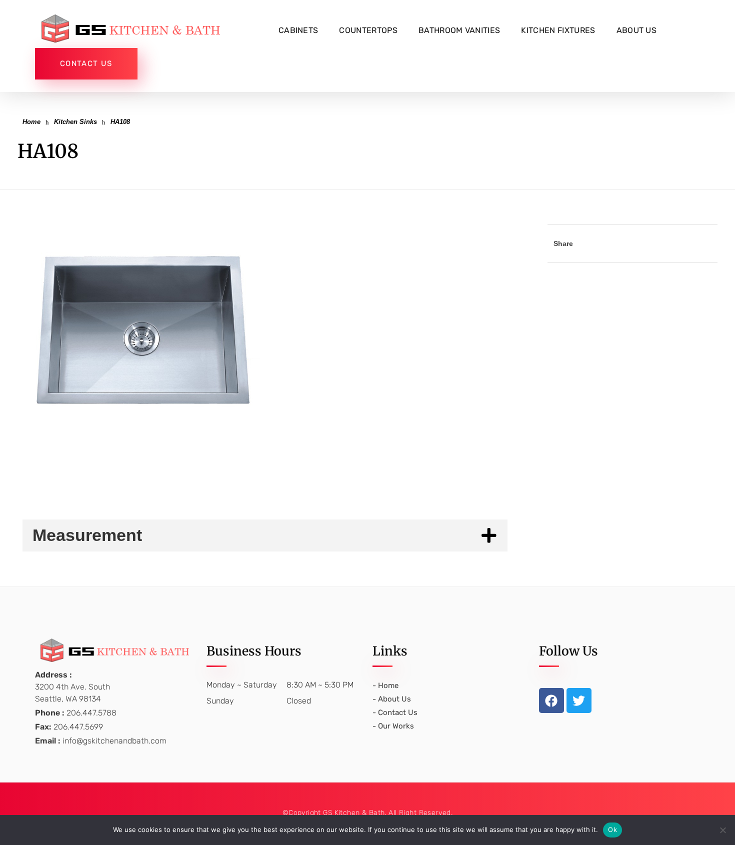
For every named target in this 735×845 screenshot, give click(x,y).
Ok (612, 830)
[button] (142, 328)
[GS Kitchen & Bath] (135, 28)
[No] (723, 830)
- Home (385, 685)
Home (31, 122)
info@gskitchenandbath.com (114, 741)
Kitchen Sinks (75, 122)
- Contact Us (395, 712)
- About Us (391, 699)
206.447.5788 (91, 713)
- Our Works (393, 726)
